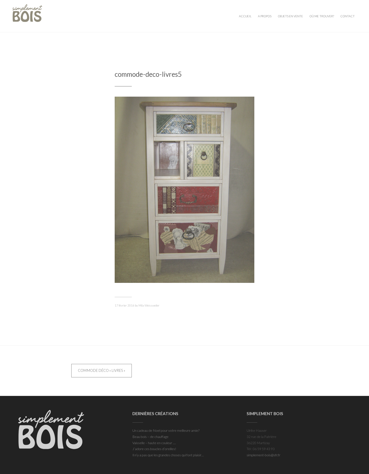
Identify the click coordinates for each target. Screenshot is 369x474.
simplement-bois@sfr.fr (263, 455)
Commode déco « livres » (101, 370)
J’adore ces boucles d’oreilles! (154, 449)
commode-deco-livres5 (148, 74)
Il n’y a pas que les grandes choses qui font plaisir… (168, 455)
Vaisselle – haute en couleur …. (154, 443)
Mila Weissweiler (149, 305)
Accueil (245, 16)
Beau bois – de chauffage (150, 437)
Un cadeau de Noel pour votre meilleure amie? (165, 430)
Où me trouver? (321, 16)
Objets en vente (290, 16)
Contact (347, 16)
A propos (264, 16)
